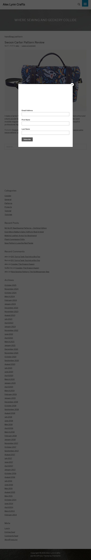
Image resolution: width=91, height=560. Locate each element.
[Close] (72, 84)
